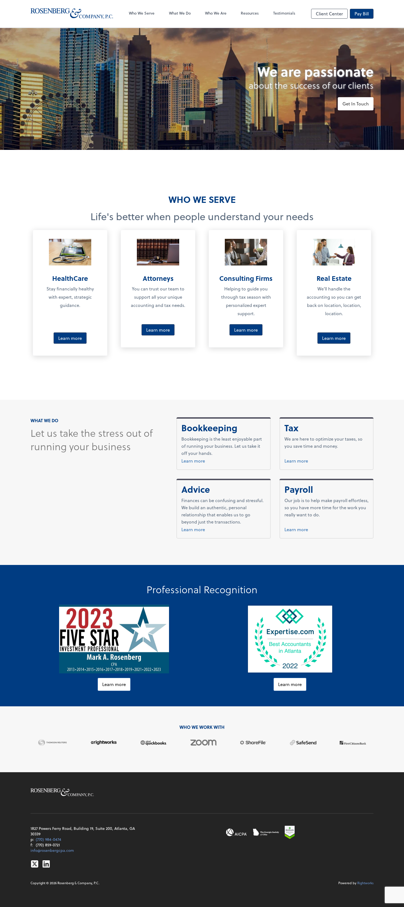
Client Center (329, 13)
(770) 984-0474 (48, 839)
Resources (250, 13)
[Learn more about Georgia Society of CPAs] (266, 832)
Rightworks (365, 882)
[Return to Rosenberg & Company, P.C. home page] (72, 13)
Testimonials (284, 13)
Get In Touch (355, 103)
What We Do (180, 13)
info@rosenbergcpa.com (52, 850)
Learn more (70, 338)
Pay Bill (362, 13)
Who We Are (215, 13)
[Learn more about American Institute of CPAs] (236, 832)
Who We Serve (141, 13)
